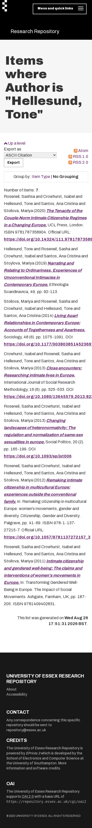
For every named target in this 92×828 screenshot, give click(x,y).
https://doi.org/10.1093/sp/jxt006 (38, 456)
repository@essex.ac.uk (26, 730)
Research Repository (34, 31)
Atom (83, 150)
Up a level (16, 143)
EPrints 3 (33, 753)
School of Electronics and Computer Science (42, 758)
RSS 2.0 (80, 162)
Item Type (41, 176)
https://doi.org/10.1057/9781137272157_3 (47, 537)
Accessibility (16, 694)
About (11, 689)
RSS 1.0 (80, 156)
